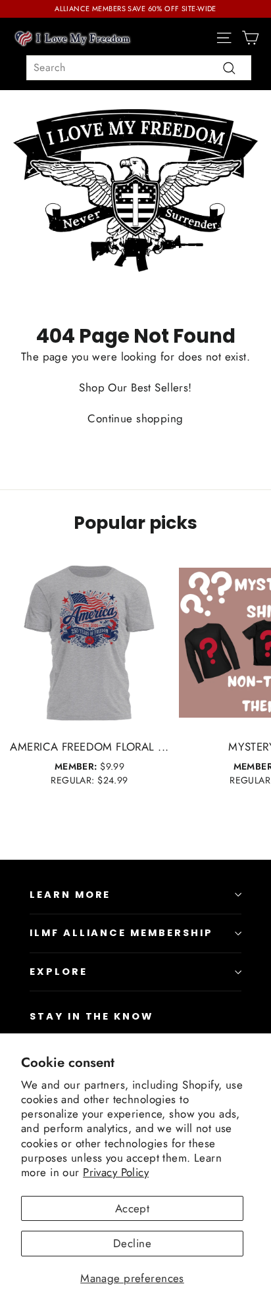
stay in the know (91, 1016)
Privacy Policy (116, 1172)
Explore (58, 971)
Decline (132, 1243)
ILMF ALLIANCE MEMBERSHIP (121, 932)
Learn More (70, 894)
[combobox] (138, 67)
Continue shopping (135, 418)
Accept (132, 1208)
